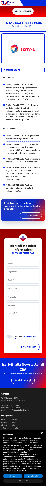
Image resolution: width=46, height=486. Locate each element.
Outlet (3, 428)
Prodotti (3, 422)
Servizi (14, 420)
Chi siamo (4, 425)
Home (3, 420)
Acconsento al (25, 338)
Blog (13, 425)
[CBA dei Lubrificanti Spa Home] (8, 3)
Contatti (15, 428)
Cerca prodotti (23, 11)
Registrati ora (30, 215)
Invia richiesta (28, 347)
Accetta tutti (33, 476)
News (14, 422)
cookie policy (22, 452)
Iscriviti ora (22, 380)
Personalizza (23, 481)
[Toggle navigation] (44, 3)
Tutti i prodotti (12, 70)
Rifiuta (12, 476)
